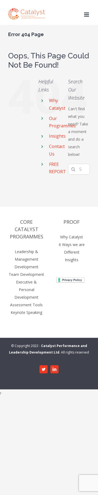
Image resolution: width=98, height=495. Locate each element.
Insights (57, 136)
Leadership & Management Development (26, 259)
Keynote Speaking (26, 312)
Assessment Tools (26, 304)
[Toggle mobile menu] (87, 14)
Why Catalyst (71, 236)
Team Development (26, 274)
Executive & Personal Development (26, 289)
